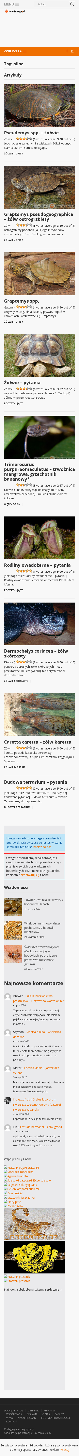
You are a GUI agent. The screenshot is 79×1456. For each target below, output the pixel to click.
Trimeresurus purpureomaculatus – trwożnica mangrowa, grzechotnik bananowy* (39, 471)
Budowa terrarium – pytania (35, 781)
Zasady (59, 1414)
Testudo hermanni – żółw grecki (41, 1127)
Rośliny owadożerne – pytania (37, 564)
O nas (46, 1414)
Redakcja (49, 1410)
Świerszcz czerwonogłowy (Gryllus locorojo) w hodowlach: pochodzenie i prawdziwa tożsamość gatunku (41, 955)
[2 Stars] (20, 138)
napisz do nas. (42, 847)
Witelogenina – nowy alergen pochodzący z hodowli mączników (43, 927)
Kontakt (11, 1421)
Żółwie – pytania (22, 382)
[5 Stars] (30, 138)
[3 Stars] (24, 138)
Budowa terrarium (17, 807)
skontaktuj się (30, 875)
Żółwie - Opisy (13, 153)
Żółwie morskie (14, 767)
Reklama (32, 1414)
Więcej (64, 1450)
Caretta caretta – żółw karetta (37, 741)
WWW (9, 1418)
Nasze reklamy (27, 1418)
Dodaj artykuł (13, 1410)
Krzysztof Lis (21, 1099)
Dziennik (33, 1410)
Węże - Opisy (12, 504)
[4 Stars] (27, 138)
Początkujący (13, 403)
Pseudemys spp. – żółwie (31, 132)
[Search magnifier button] (72, 4)
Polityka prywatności (55, 1418)
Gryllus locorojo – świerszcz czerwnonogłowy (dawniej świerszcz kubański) (37, 1104)
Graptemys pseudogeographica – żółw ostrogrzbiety (38, 216)
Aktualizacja (11, 1433)
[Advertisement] (50, 28)
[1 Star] (17, 138)
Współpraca (14, 1414)
